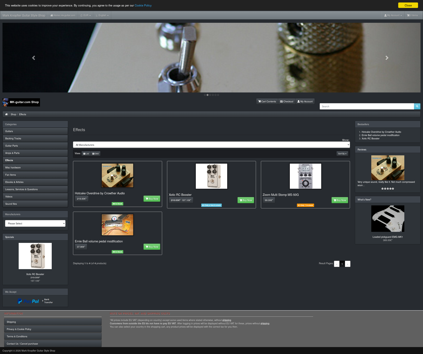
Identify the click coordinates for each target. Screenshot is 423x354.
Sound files (11, 203)
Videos (8, 196)
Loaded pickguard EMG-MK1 (388, 236)
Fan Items (10, 174)
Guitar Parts (11, 145)
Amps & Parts (12, 153)
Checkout (288, 101)
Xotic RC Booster (35, 274)
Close (408, 5)
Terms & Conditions (17, 336)
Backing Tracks (13, 138)
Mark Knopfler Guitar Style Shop (24, 15)
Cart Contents (268, 101)
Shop (13, 114)
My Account (306, 101)
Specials (9, 237)
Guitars (9, 131)
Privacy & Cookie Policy (19, 329)
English (101, 15)
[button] (33, 57)
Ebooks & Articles (14, 182)
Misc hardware (13, 167)
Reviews (362, 149)
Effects (22, 114)
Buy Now (153, 198)
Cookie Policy (143, 5)
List (87, 153)
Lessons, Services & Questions (21, 189)
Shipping (11, 321)
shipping (226, 320)
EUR (85, 15)
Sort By (341, 153)
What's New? (364, 199)
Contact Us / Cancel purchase (22, 343)
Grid (96, 153)
